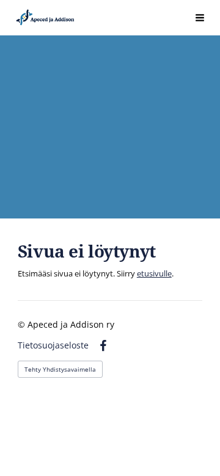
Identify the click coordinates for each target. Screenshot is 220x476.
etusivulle (154, 273)
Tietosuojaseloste (53, 345)
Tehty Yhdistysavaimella (60, 369)
